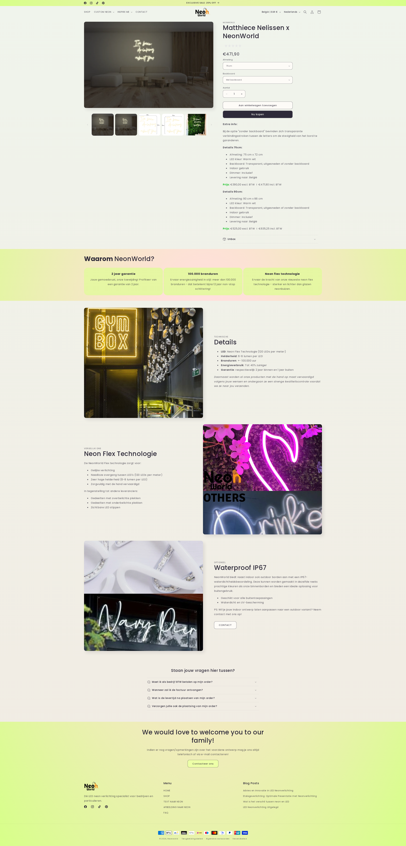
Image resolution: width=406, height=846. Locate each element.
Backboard (229, 73)
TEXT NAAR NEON (173, 801)
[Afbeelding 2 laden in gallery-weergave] (126, 125)
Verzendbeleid (239, 838)
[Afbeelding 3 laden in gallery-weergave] (149, 125)
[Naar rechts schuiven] (211, 124)
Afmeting (228, 59)
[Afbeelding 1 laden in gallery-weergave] (103, 125)
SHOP (167, 796)
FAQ (166, 812)
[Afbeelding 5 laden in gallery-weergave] (196, 125)
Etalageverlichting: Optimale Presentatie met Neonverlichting (280, 796)
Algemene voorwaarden (218, 838)
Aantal (226, 87)
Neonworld (172, 838)
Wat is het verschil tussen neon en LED (266, 801)
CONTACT (225, 625)
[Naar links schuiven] (87, 124)
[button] (104, 12)
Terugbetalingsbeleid (192, 838)
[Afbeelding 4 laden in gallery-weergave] (173, 125)
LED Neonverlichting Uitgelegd (260, 807)
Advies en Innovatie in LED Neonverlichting (268, 790)
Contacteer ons (203, 763)
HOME (167, 790)
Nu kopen (257, 114)
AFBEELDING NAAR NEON (177, 807)
